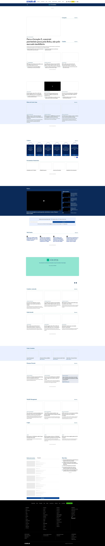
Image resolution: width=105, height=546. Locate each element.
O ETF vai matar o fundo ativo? (74, 149)
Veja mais (76, 102)
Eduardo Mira (39, 147)
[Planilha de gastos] (46, 166)
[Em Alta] (66, 1)
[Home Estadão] (31, 1)
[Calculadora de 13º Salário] (33, 166)
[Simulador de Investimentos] (72, 166)
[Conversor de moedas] (59, 166)
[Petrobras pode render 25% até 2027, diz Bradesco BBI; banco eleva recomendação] (35, 86)
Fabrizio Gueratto (57, 147)
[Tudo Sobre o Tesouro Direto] (72, 353)
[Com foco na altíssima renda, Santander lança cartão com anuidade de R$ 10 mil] (35, 370)
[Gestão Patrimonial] (33, 353)
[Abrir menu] (27, 4)
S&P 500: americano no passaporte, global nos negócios (48, 149)
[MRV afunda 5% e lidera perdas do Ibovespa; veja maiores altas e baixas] (70, 295)
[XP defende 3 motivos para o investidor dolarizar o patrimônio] (70, 319)
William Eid (48, 147)
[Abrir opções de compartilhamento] (60, 37)
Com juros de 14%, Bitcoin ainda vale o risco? (57, 149)
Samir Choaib (30, 147)
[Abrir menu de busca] (77, 4)
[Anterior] (75, 157)
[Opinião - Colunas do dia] (68, 1)
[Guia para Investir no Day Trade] (59, 353)
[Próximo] (77, 157)
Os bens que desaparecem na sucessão (30, 149)
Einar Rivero (66, 147)
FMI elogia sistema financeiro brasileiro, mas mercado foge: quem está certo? (39, 150)
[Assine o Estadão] (73, 1)
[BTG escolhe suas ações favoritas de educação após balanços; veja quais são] (70, 57)
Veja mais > (76, 17)
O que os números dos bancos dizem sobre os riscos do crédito (66, 149)
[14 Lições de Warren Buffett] (46, 353)
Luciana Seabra (75, 147)
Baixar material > (29, 359)
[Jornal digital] (70, 1)
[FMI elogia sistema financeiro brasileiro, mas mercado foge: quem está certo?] (35, 57)
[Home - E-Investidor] (52, 4)
